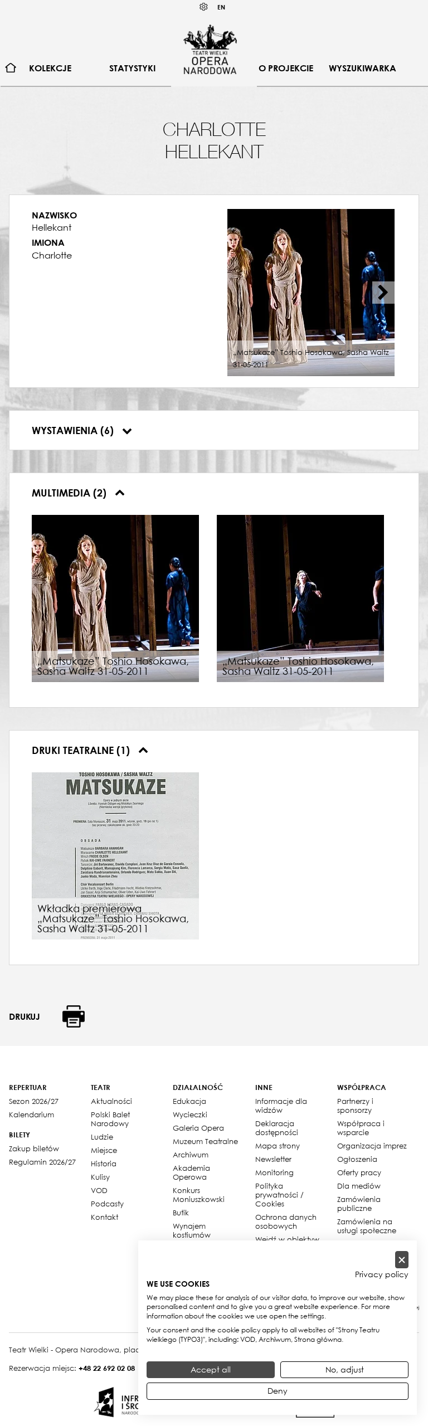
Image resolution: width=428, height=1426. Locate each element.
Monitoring (274, 1172)
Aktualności (111, 1101)
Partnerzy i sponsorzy (355, 1105)
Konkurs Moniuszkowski (199, 1195)
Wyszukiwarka (362, 68)
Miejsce (104, 1150)
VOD (99, 1190)
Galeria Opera (198, 1127)
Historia (103, 1163)
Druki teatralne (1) (82, 750)
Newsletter (273, 1159)
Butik (181, 1212)
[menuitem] (11, 68)
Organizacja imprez (372, 1145)
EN (221, 7)
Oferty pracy (359, 1172)
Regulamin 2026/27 (42, 1161)
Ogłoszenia (357, 1159)
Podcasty (107, 1203)
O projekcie (286, 68)
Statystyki (132, 68)
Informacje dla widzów (281, 1105)
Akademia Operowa (191, 1172)
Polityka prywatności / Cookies (279, 1194)
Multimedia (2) (70, 492)
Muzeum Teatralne (205, 1141)
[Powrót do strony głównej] (210, 49)
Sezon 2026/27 (34, 1101)
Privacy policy (381, 1274)
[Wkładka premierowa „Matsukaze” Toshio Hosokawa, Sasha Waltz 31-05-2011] (115, 854)
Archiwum (190, 1154)
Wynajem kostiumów (192, 1230)
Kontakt (104, 1217)
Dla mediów (359, 1185)
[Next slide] (383, 292)
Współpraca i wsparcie (361, 1128)
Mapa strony (277, 1145)
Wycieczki (190, 1114)
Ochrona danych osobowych (286, 1221)
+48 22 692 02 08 (107, 1368)
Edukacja (189, 1101)
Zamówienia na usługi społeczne (366, 1226)
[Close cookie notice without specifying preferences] (401, 1259)
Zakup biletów (34, 1148)
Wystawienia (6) (74, 430)
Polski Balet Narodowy (110, 1119)
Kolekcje (50, 68)
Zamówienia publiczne (359, 1204)
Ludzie (102, 1136)
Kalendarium (31, 1114)
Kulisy (100, 1176)
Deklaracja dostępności (276, 1128)
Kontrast (204, 7)
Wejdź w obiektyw (287, 1239)
